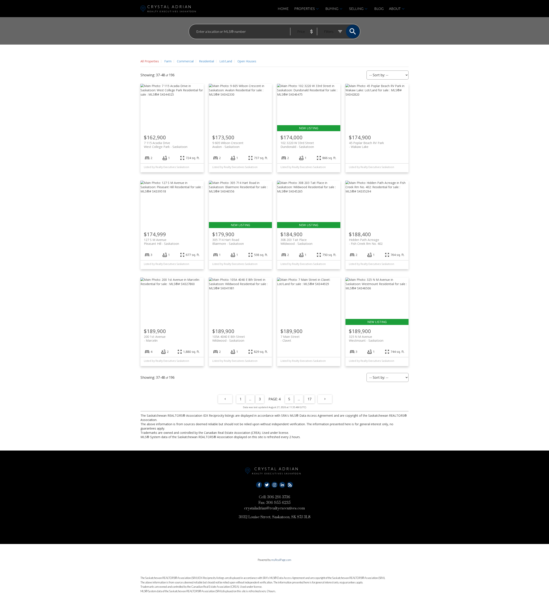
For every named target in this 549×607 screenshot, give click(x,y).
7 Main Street (290, 338)
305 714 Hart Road (228, 241)
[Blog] (290, 485)
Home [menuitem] (283, 8)
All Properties (149, 61)
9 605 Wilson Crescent (227, 145)
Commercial (185, 61)
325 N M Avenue (366, 338)
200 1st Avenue (155, 338)
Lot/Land (225, 61)
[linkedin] (282, 485)
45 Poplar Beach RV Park (366, 145)
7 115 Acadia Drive (165, 145)
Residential (206, 61)
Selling (356, 8)
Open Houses (246, 61)
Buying (331, 8)
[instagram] (274, 485)
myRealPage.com (281, 560)
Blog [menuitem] (379, 8)
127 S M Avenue (161, 241)
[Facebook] (259, 485)
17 (309, 399)
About (395, 8)
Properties (304, 8)
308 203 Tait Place (296, 241)
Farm (168, 61)
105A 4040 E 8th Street (228, 338)
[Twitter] (267, 485)
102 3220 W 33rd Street (297, 145)
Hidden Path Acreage (366, 241)
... (250, 399)
